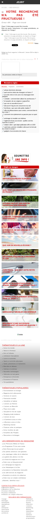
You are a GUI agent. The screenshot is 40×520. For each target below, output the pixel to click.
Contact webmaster (9, 492)
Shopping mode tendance (11, 414)
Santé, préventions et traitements (14, 364)
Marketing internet (9, 425)
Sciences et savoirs (10, 396)
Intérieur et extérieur (10, 369)
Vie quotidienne (8, 382)
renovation (5, 509)
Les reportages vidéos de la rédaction (15, 454)
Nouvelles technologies (11, 371)
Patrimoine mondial (9, 398)
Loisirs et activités (9, 358)
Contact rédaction (9, 491)
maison (28, 509)
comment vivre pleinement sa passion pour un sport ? (20, 298)
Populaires (12, 86)
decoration (5, 511)
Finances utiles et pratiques (12, 427)
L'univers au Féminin (10, 403)
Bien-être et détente (10, 366)
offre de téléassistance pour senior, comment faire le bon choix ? (20, 284)
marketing (29, 507)
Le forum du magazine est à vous (14, 459)
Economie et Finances (10, 379)
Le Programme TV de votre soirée (14, 446)
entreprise (5, 507)
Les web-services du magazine (13, 472)
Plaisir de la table (9, 409)
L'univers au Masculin (10, 406)
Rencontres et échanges (11, 435)
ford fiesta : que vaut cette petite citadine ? (17, 108)
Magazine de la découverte (12, 393)
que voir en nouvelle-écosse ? (13, 103)
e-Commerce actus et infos (12, 419)
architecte (5, 513)
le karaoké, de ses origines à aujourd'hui (17, 101)
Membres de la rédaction (11, 489)
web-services (14, 7)
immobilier (30, 511)
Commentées (20, 86)
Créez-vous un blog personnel (13, 462)
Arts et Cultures (8, 353)
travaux (28, 513)
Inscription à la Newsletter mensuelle (15, 470)
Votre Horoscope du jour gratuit (13, 449)
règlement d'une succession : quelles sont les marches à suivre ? (20, 324)
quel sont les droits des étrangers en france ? (18, 92)
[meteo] (20, 334)
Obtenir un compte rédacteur (13, 494)
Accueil (4, 7)
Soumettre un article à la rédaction (14, 475)
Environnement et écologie (12, 390)
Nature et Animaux (9, 350)
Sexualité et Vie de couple (12, 411)
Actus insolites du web (10, 430)
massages (5, 500)
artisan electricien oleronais (12, 90)
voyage (4, 499)
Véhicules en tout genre (11, 374)
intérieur (29, 514)
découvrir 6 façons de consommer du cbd (17, 106)
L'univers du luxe (9, 417)
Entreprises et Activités (11, 377)
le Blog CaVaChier (25, 340)
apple (3, 506)
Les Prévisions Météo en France (13, 443)
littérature (29, 499)
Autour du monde (9, 348)
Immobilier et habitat (10, 401)
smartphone (6, 504)
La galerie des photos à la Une (13, 457)
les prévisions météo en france (12, 75)
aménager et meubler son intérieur (15, 118)
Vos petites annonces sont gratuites (15, 451)
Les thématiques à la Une (11, 467)
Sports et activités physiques (13, 361)
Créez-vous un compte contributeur (14, 478)
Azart (20, 2)
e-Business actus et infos (11, 422)
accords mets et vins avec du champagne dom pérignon (16, 204)
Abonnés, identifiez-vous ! (11, 480)
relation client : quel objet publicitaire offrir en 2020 (19, 125)
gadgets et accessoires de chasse (15, 131)
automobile (5, 502)
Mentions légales (8, 487)
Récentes (4, 86)
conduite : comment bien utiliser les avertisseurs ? (20, 99)
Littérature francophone (11, 356)
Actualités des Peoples (11, 432)
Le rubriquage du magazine (12, 465)
